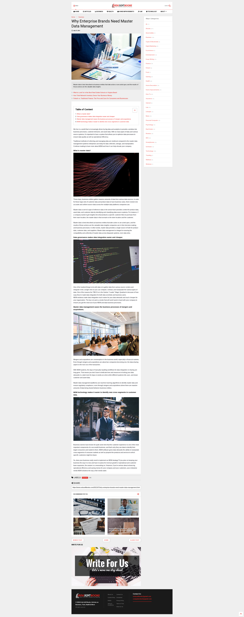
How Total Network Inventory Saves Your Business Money (92, 95)
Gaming (148, 77)
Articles (148, 28)
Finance (148, 63)
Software (149, 147)
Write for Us (119, 606)
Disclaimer (119, 597)
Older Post (134, 540)
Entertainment (150, 55)
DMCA (109, 600)
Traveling (148, 155)
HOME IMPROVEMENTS (126, 11)
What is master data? (83, 114)
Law (147, 107)
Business (81, 17)
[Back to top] (241, 614)
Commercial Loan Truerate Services (88, 531)
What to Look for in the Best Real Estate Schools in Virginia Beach (95, 92)
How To (148, 94)
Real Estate (149, 129)
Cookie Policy (111, 597)
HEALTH (111, 11)
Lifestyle (148, 111)
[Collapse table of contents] (135, 110)
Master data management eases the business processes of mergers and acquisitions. (104, 119)
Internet (148, 103)
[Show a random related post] (138, 494)
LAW (140, 11)
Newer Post (77, 540)
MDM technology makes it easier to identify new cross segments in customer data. (103, 122)
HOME (77, 11)
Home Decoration (151, 85)
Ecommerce (149, 50)
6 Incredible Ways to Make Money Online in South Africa (121, 511)
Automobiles (150, 33)
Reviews (148, 133)
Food (147, 72)
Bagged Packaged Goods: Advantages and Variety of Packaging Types (123, 530)
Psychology (149, 125)
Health (148, 81)
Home (73, 17)
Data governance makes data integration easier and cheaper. (96, 116)
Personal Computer (152, 120)
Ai (146, 24)
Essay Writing (150, 59)
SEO (147, 138)
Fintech (148, 68)
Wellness (148, 160)
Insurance (149, 98)
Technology (149, 151)
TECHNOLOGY (152, 11)
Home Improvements (152, 90)
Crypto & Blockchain (152, 42)
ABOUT (163, 11)
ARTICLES (87, 11)
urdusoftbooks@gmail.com (142, 596)
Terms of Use (120, 603)
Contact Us (119, 594)
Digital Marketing (151, 46)
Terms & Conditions (111, 604)
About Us (110, 594)
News (147, 116)
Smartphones (150, 142)
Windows (148, 164)
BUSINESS (99, 11)
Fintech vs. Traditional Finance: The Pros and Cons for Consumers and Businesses (100, 98)
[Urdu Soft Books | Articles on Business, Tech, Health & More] (122, 6)
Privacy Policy (120, 600)
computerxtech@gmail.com (142, 599)
